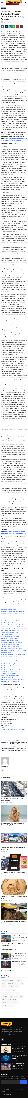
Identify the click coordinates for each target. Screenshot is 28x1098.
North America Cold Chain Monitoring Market (12, 624)
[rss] (2, 1039)
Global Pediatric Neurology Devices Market (11, 664)
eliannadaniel (3, 900)
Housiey (12, 990)
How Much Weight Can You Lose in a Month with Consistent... (19, 1048)
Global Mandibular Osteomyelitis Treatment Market (13, 613)
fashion (3, 983)
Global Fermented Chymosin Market (10, 644)
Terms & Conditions (6, 1094)
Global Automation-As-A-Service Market (10, 681)
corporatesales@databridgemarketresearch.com (13, 729)
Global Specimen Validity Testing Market (10, 658)
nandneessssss (5, 946)
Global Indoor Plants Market (7, 677)
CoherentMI (18, 980)
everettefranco (4, 826)
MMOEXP (11, 986)
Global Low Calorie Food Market (9, 665)
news (17, 986)
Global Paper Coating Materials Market (10, 646)
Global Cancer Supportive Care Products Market (13, 654)
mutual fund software (11, 999)
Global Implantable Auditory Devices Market (11, 669)
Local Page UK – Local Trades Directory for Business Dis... (13, 848)
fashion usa (4, 996)
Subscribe (23, 1082)
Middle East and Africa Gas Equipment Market (12, 642)
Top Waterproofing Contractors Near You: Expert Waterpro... (19, 937)
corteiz (16, 996)
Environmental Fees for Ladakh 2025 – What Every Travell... (13, 944)
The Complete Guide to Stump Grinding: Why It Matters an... (14, 922)
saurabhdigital (14, 1051)
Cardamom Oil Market (6, 31)
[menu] (2, 2)
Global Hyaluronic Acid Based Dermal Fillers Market (13, 650)
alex (1, 851)
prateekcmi (3, 802)
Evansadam (14, 1060)
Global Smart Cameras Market (8, 609)
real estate (4, 986)
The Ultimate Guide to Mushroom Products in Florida (14, 873)
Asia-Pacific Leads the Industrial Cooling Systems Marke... (12, 799)
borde (2, 875)
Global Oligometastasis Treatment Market (11, 662)
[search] (26, 2)
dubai (11, 996)
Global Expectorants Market (8, 667)
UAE (3, 999)
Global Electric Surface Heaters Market (10, 622)
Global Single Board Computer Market (10, 673)
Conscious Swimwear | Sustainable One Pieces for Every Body (12, 824)
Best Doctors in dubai (12, 983)
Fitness (17, 993)
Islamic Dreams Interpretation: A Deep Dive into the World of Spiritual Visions (14, 743)
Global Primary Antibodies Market (9, 638)
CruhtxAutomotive (15, 964)
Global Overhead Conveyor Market (9, 632)
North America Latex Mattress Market (10, 675)
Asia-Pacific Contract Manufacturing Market (11, 648)
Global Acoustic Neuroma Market (9, 656)
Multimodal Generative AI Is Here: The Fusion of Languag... (19, 1057)
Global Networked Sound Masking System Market (13, 611)
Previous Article (15, 740)
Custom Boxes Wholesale (7, 993)
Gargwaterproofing (15, 940)
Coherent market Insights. (7, 980)
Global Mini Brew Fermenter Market (9, 640)
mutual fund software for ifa (8, 1006)
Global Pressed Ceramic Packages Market (11, 660)
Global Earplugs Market (6, 652)
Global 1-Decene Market (7, 634)
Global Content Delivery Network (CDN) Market (12, 679)
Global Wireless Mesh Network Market (10, 621)
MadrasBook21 (15, 1068)
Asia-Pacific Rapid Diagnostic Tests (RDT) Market (13, 626)
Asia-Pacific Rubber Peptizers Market (10, 636)
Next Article (13, 746)
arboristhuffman (4, 924)
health (21, 983)
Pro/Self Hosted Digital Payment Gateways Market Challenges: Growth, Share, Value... (14, 749)
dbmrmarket (4, 766)
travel (21, 996)
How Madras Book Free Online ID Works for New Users (18, 1065)
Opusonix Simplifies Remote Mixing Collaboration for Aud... (19, 955)
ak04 (3, 951)
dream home (5, 990)
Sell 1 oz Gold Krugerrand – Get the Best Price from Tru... (14, 897)
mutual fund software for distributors (10, 1002)
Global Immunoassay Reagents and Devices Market (14, 619)
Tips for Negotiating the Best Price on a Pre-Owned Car (19, 962)
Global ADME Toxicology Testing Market (10, 671)
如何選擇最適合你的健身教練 (9, 949)
